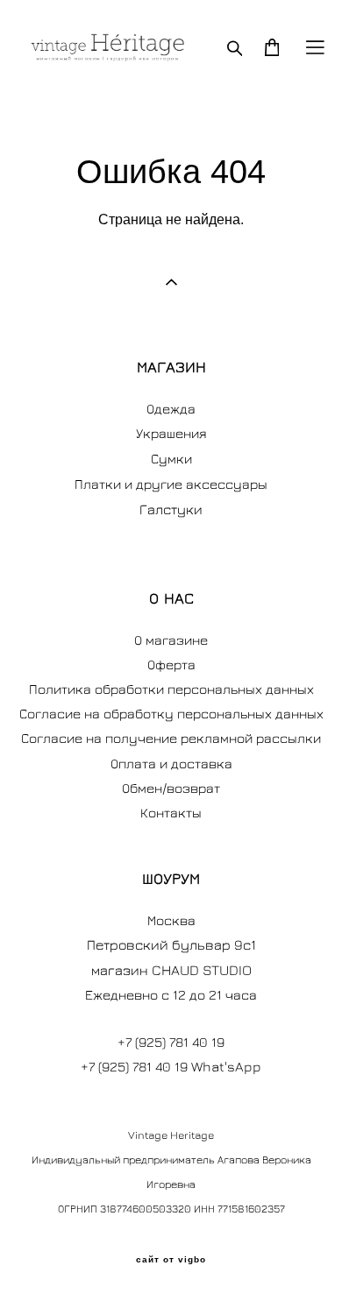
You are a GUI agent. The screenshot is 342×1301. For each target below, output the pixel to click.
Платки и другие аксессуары (171, 483)
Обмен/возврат (171, 787)
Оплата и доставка (171, 763)
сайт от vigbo (171, 1259)
